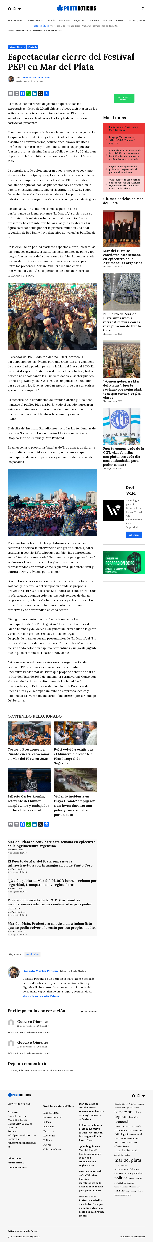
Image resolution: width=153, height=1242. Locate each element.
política (120, 1178)
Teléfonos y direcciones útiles (65, 25)
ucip (127, 1191)
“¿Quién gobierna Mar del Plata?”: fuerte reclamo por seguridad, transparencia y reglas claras (52, 882)
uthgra (140, 1191)
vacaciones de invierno (122, 1195)
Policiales (64, 20)
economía (122, 1122)
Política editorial (16, 1163)
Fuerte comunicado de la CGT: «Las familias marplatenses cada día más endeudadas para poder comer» (50, 904)
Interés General (35, 20)
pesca (128, 1173)
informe (126, 1146)
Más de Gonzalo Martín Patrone (41, 996)
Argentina (132, 1104)
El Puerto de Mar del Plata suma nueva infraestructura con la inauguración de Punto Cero (50, 863)
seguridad (118, 1183)
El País (51, 20)
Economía (93, 20)
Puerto (120, 20)
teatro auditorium (121, 1187)
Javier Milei (118, 1155)
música (123, 1165)
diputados (133, 1117)
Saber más (134, 535)
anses (125, 1104)
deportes (120, 1117)
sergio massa (129, 1183)
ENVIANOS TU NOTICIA (124, 98)
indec (135, 1142)
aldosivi (117, 1104)
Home (10, 31)
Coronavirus (123, 1112)
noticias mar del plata (126, 1169)
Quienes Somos (15, 1158)
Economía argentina (122, 1126)
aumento (141, 1104)
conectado (36, 1070)
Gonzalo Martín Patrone (35, 77)
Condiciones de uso (17, 1167)
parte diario (119, 1173)
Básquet (117, 1108)
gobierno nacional (132, 1134)
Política (107, 20)
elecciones (120, 1130)
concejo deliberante (130, 1108)
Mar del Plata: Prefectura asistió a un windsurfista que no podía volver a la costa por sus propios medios (52, 925)
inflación (118, 1146)
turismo (119, 1190)
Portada (32, 47)
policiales (137, 1172)
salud (139, 1178)
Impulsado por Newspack (132, 1236)
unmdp (133, 1191)
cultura (137, 1112)
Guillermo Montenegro (122, 1142)
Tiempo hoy (134, 1187)
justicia (127, 1155)
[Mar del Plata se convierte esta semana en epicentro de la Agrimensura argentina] (121, 229)
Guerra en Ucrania (131, 1138)
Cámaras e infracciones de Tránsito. (100, 25)
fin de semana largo (135, 1130)
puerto (131, 1178)
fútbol (118, 1134)
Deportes (79, 20)
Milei (116, 1165)
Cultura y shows (136, 20)
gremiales (118, 1138)
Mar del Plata (15, 20)
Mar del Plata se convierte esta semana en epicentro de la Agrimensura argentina (51, 844)
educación (136, 1126)
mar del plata (32, 954)
